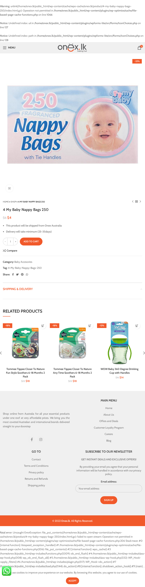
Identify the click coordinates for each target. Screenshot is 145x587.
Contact (36, 459)
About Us (108, 414)
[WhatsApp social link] (27, 274)
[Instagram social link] (41, 439)
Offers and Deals (108, 421)
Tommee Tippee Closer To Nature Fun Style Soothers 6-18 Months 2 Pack (25, 372)
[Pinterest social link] (22, 274)
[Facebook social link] (13, 274)
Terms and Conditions (36, 465)
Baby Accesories (23, 262)
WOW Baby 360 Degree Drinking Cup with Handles (119, 370)
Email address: (109, 481)
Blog (108, 440)
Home (6, 201)
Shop (13, 201)
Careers (109, 434)
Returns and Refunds (36, 478)
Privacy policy (36, 472)
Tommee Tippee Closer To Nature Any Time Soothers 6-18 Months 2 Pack (72, 372)
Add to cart (31, 241)
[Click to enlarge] (9, 188)
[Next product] (140, 202)
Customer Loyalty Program (109, 427)
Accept (72, 580)
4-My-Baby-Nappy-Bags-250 (25, 268)
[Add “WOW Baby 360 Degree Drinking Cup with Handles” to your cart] (137, 325)
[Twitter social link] (17, 274)
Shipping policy (36, 485)
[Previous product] (133, 202)
